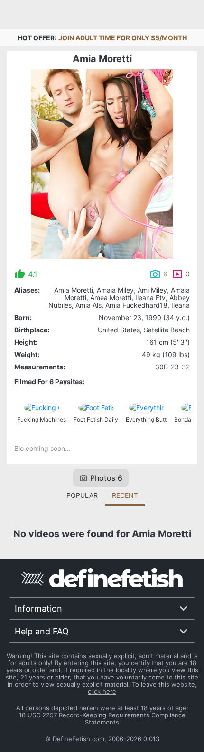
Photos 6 (106, 478)
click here (102, 691)
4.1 (32, 274)
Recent (125, 495)
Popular (82, 495)
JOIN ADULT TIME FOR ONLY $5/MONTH (122, 38)
